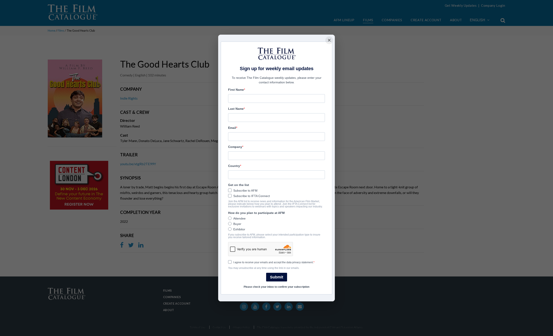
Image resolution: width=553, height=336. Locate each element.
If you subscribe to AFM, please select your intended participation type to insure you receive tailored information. (274, 236)
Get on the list (238, 184)
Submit (276, 277)
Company (235, 146)
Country (234, 165)
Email (232, 127)
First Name (236, 89)
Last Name (236, 108)
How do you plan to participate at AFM (256, 212)
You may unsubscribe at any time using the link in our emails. (263, 268)
